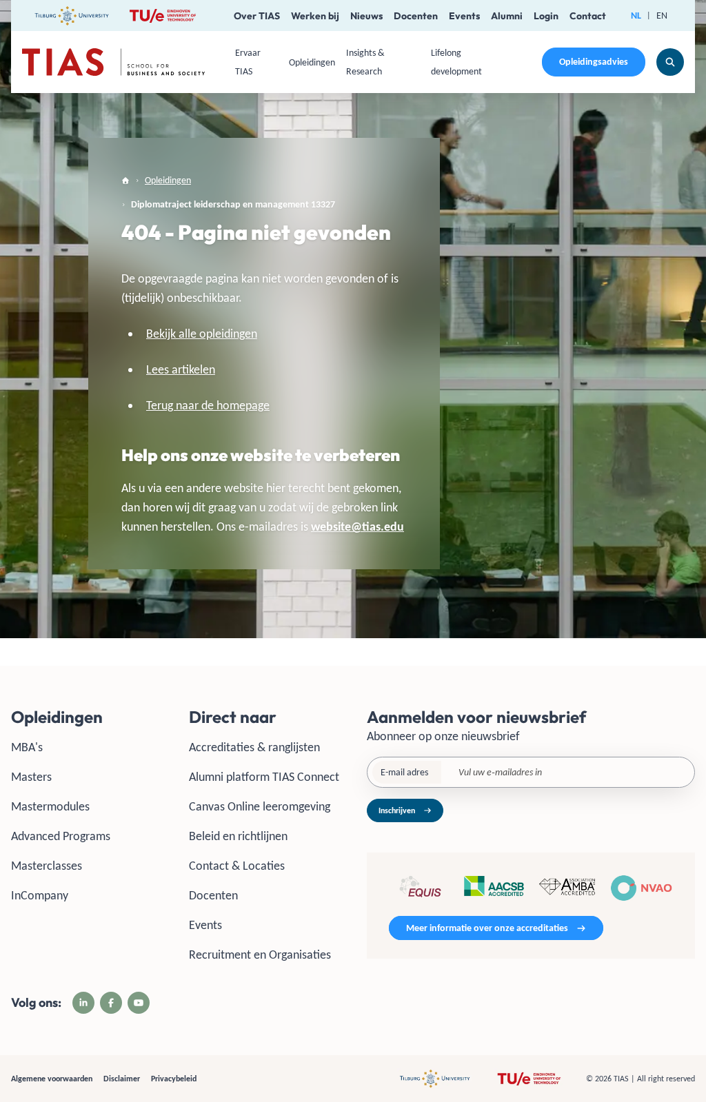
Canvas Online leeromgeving (259, 806)
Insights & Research (365, 62)
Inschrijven (397, 810)
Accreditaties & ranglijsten (254, 747)
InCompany (39, 895)
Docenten (416, 16)
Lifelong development (456, 62)
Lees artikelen (180, 369)
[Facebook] (111, 1003)
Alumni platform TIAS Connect (264, 776)
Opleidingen (312, 62)
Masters (31, 776)
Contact (587, 16)
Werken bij (315, 16)
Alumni (507, 16)
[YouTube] (139, 1003)
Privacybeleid (173, 1078)
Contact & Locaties (237, 865)
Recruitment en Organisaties (260, 954)
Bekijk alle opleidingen (201, 333)
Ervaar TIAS (248, 62)
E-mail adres (404, 772)
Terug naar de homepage (208, 405)
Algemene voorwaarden (51, 1078)
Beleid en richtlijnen (238, 836)
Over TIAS (257, 16)
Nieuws (366, 16)
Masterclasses (46, 865)
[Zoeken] (670, 62)
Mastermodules (50, 806)
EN (661, 15)
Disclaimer (121, 1078)
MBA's (27, 747)
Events (464, 16)
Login (546, 16)
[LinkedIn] (83, 1003)
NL (636, 15)
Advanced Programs (60, 836)
